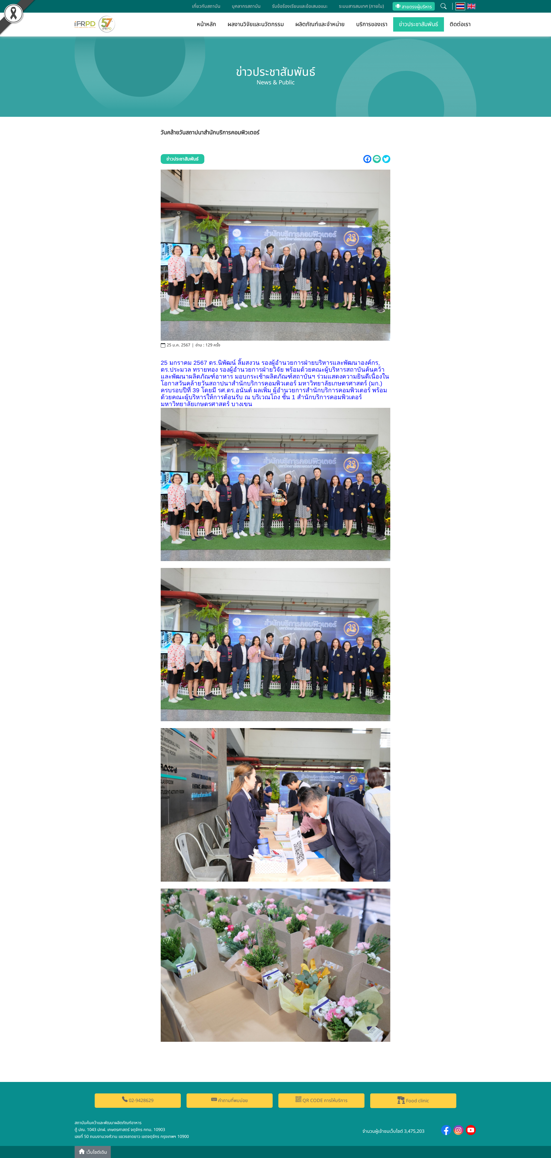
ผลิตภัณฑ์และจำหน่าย (320, 24)
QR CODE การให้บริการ (324, 1100)
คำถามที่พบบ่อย (232, 1100)
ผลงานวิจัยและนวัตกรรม (256, 24)
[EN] (471, 6)
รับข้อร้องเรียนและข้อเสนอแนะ (299, 6)
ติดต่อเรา (460, 24)
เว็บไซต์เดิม (96, 1152)
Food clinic (417, 1100)
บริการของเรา (371, 24)
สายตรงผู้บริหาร (416, 6)
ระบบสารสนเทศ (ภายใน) (361, 6)
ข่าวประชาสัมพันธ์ (418, 24)
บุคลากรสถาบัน (246, 6)
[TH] (460, 6)
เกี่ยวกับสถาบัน (206, 6)
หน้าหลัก (206, 24)
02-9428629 (141, 1100)
